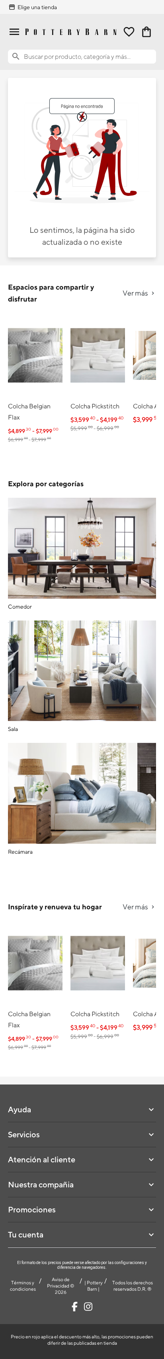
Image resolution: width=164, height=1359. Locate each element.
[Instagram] (88, 1306)
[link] (35, 379)
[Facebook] (75, 1306)
